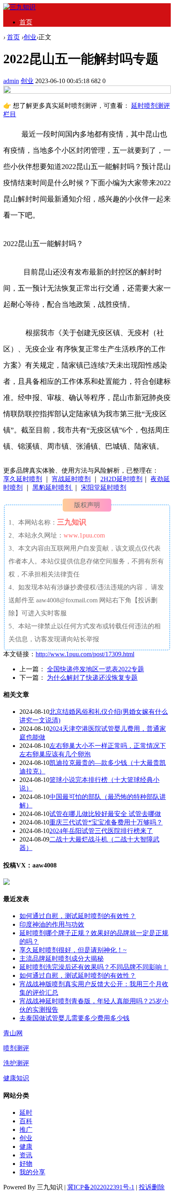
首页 (25, 22)
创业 (29, 37)
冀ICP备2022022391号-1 (100, 1187)
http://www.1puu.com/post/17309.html (85, 654)
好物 (25, 1163)
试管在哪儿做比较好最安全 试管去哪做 (105, 813)
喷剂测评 (16, 1048)
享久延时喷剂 (22, 478)
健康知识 (16, 1078)
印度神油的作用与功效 (51, 924)
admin (11, 80)
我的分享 (32, 1172)
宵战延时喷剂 (71, 478)
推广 (25, 1129)
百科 (25, 1121)
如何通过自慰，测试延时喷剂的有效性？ (77, 915)
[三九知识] (19, 7)
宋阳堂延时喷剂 (103, 487)
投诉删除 (152, 1187)
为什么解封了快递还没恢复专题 (92, 677)
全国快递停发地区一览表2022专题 (95, 669)
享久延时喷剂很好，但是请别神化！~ (73, 950)
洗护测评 (16, 1063)
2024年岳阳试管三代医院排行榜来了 (101, 830)
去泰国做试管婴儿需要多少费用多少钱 (74, 1018)
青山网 (13, 1033)
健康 (25, 1146)
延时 (25, 1112)
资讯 (25, 1155)
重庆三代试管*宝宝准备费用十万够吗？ (106, 822)
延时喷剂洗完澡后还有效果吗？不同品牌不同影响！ (93, 967)
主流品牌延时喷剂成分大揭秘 (61, 958)
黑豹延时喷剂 (52, 487)
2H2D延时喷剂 (121, 478)
